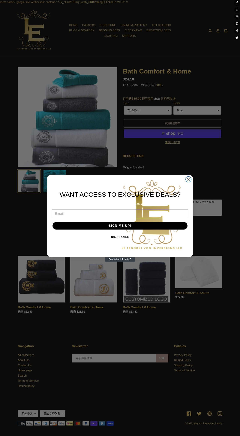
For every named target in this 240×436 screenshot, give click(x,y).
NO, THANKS (120, 237)
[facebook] (237, 3)
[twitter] (237, 38)
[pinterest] (237, 24)
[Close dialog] (188, 179)
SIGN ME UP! (120, 225)
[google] (237, 10)
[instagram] (237, 17)
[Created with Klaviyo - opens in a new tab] (120, 259)
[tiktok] (237, 31)
